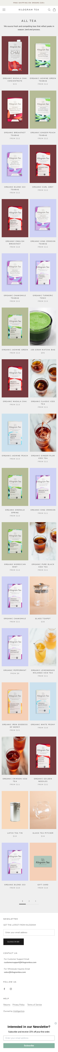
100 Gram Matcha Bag (43, 350)
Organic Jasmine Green (15, 350)
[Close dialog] (55, 1023)
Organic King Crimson (43, 510)
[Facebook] (4, 988)
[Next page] (35, 901)
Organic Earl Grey (42, 187)
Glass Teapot (43, 619)
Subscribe (13, 942)
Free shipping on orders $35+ (29, 3)
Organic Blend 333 (15, 885)
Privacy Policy (18, 1004)
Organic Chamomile (15, 619)
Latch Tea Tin (15, 833)
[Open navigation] (4, 10)
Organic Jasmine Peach (15, 456)
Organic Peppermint (15, 670)
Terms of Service (34, 1004)
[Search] (49, 9)
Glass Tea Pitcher (43, 833)
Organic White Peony (43, 724)
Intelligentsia (18, 1011)
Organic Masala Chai (15, 401)
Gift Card (43, 885)
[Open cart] (54, 9)
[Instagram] (11, 988)
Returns (6, 1004)
